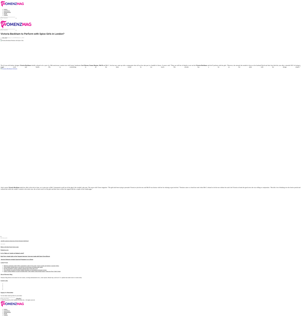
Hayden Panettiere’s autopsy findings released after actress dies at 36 (21, 268)
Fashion (6, 15)
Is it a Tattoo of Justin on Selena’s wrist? (12, 253)
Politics (5, 9)
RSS (5, 289)
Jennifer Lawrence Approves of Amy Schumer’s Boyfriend (15, 241)
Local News (7, 11)
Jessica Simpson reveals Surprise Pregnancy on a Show (17, 259)
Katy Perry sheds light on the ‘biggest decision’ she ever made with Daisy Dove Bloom (25, 256)
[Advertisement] (48, 52)
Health (5, 13)
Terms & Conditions (9, 288)
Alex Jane (4, 37)
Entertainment (7, 12)
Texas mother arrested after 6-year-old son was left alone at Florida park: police (23, 267)
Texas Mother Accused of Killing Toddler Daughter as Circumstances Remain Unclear (25, 270)
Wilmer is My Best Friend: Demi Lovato (10, 247)
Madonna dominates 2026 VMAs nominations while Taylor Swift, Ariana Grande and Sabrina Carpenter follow (31, 265)
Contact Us (6, 285)
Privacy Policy (7, 286)
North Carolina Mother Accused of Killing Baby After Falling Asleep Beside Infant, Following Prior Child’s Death (32, 271)
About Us (6, 284)
